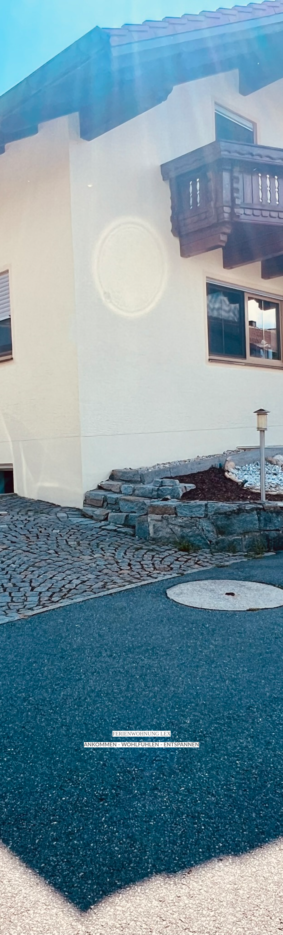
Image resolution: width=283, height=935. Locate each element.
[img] (141, 467)
